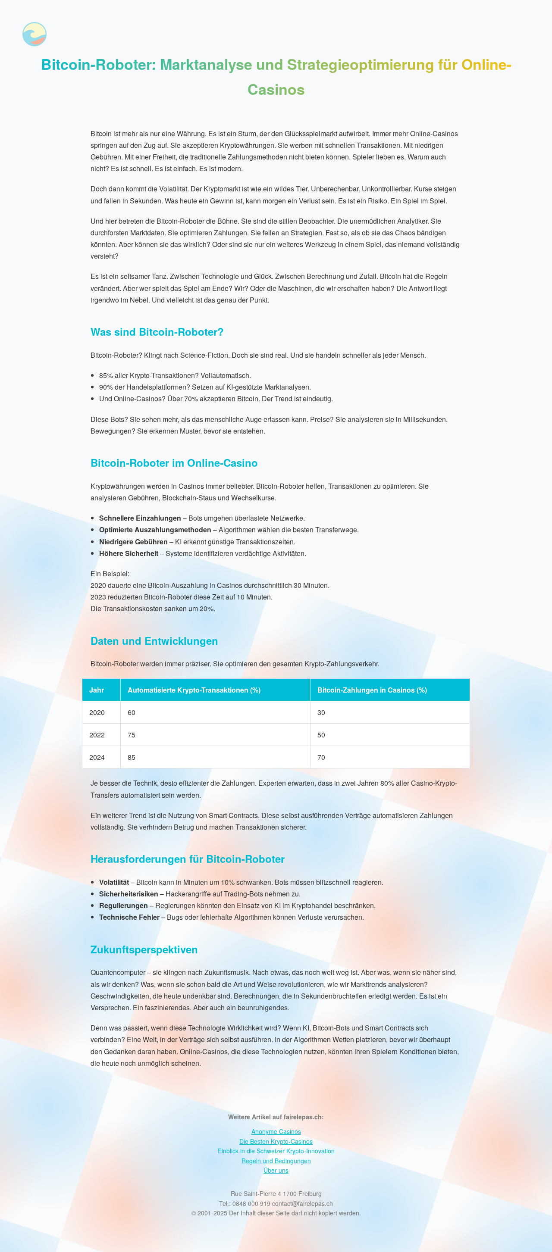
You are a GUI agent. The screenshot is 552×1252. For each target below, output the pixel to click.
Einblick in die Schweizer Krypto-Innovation (276, 1150)
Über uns (276, 1170)
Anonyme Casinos (276, 1131)
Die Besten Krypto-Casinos (276, 1141)
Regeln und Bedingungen (276, 1160)
